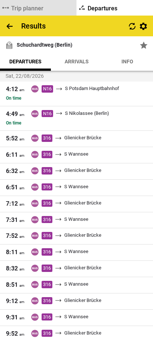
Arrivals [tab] (77, 61)
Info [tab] (127, 61)
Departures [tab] (25, 61)
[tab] (38, 8)
